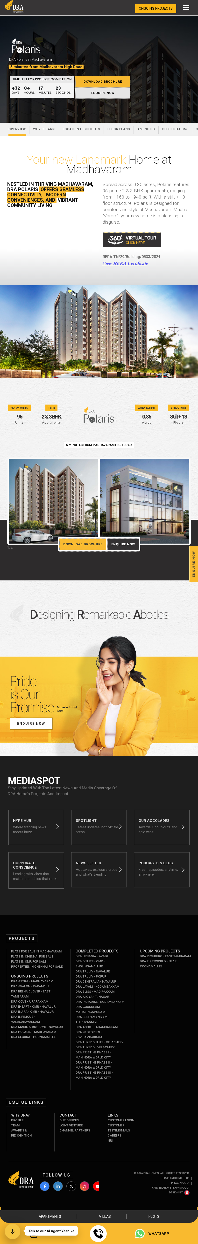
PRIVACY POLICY (180, 1183)
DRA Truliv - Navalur (93, 971)
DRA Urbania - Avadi (92, 956)
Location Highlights (81, 129)
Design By (176, 1192)
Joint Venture (71, 1125)
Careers (114, 1135)
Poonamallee (33, 1037)
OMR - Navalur (33, 1006)
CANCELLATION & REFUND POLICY (171, 1187)
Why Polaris (44, 129)
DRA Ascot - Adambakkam (97, 1027)
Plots (153, 1216)
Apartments (50, 1216)
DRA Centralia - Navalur (96, 981)
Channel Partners (74, 1130)
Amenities (146, 129)
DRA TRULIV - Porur (91, 976)
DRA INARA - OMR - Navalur (32, 1011)
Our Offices (69, 1120)
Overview (17, 129)
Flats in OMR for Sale (28, 961)
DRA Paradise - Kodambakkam (100, 1002)
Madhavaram (32, 981)
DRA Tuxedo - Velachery (95, 1047)
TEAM (15, 1125)
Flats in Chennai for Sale (32, 956)
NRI (110, 1140)
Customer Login (121, 1120)
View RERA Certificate (125, 263)
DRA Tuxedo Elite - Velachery (99, 1042)
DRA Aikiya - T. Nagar (92, 996)
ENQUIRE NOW (102, 93)
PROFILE (17, 1120)
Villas (105, 1216)
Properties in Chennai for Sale (37, 966)
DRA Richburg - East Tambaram (165, 956)
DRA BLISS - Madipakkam (95, 991)
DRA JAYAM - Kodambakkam (97, 986)
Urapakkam (29, 1001)
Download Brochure (103, 81)
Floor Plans (118, 129)
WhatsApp (158, 1233)
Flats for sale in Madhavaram (36, 951)
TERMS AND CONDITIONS (175, 1178)
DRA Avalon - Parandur (30, 986)
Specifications (175, 129)
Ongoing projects (156, 8)
